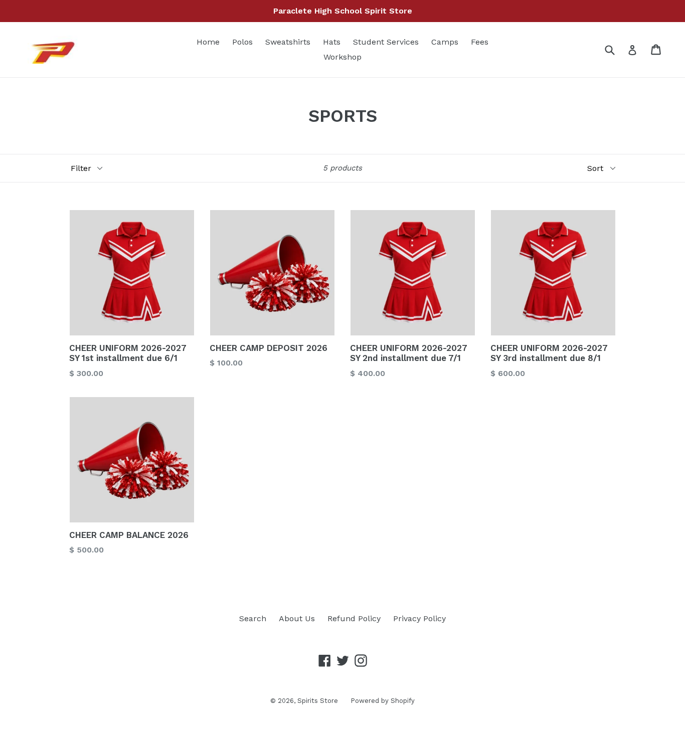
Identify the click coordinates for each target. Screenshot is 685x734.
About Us (297, 618)
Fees (479, 42)
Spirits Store (317, 700)
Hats (331, 42)
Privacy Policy (419, 618)
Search (252, 618)
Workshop (342, 57)
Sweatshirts (287, 42)
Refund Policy (354, 618)
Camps (444, 42)
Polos (242, 42)
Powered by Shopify (383, 700)
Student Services (386, 42)
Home (208, 42)
